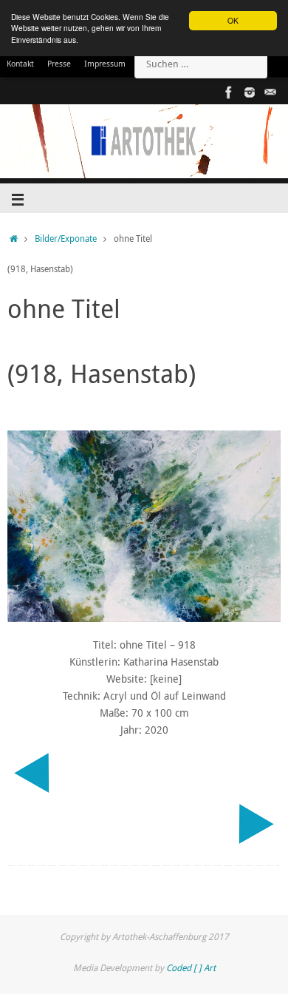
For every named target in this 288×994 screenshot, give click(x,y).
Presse (59, 63)
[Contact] (270, 92)
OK (233, 20)
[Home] (13, 238)
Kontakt (20, 63)
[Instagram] (249, 92)
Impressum (105, 63)
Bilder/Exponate (66, 238)
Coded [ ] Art (191, 967)
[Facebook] (229, 92)
